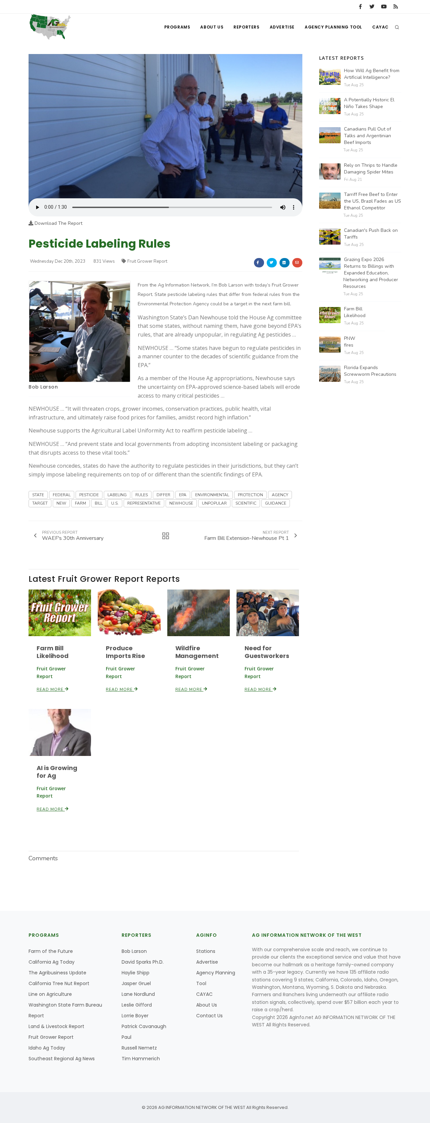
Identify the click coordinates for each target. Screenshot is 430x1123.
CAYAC (380, 27)
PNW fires (349, 341)
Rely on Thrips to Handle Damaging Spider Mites (370, 168)
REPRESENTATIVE (144, 503)
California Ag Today (52, 962)
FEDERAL (62, 495)
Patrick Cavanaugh (144, 1026)
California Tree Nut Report (59, 983)
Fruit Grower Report (147, 261)
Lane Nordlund (138, 994)
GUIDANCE (275, 503)
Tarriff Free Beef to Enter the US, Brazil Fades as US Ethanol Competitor (372, 201)
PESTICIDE (89, 495)
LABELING (117, 495)
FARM (80, 503)
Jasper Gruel (136, 983)
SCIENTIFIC (245, 503)
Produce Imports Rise (125, 652)
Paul (126, 1037)
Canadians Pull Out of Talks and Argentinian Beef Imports (367, 136)
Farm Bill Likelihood (53, 652)
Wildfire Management (197, 652)
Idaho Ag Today (47, 1047)
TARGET (40, 503)
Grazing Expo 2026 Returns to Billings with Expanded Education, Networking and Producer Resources (370, 273)
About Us (211, 27)
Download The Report (57, 223)
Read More (51, 689)
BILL (98, 503)
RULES (141, 495)
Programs (177, 27)
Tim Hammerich (141, 1058)
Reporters (246, 27)
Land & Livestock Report (56, 1026)
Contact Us (209, 1015)
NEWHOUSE (181, 503)
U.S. (115, 503)
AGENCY (280, 495)
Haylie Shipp (135, 972)
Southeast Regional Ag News (62, 1058)
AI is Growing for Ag (57, 772)
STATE (38, 495)
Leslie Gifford (137, 1005)
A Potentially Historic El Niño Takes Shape (369, 103)
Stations (205, 951)
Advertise (282, 27)
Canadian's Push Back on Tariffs (371, 233)
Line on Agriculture (50, 994)
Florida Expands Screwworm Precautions (370, 370)
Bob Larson (43, 387)
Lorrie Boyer (135, 1015)
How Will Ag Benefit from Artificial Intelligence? (371, 74)
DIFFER (163, 495)
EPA (182, 495)
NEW (61, 503)
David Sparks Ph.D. (143, 962)
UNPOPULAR (214, 503)
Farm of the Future (51, 951)
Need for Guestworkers (267, 652)
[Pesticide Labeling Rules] (165, 126)
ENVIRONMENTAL (212, 495)
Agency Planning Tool (333, 27)
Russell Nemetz (139, 1047)
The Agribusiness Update (57, 972)
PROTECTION (250, 495)
